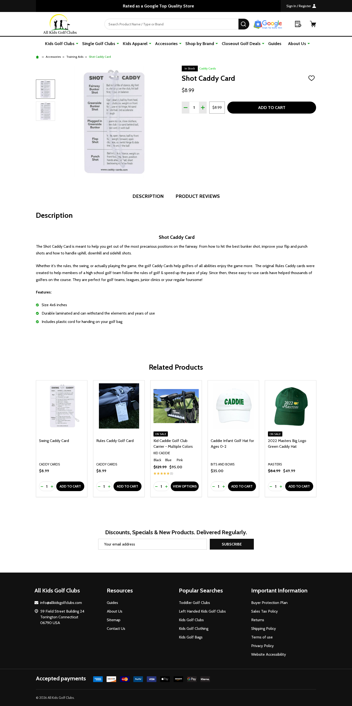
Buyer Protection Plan (269, 602)
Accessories (166, 43)
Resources (120, 590)
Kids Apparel (135, 43)
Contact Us (116, 628)
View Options (185, 486)
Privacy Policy (262, 645)
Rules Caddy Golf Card (115, 440)
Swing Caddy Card (54, 440)
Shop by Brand (199, 43)
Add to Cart (271, 107)
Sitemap (113, 620)
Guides (274, 43)
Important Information (279, 590)
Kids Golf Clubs (59, 43)
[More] (77, 43)
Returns (257, 620)
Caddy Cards (207, 68)
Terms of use (262, 637)
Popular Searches (201, 590)
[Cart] (313, 24)
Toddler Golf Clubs (194, 602)
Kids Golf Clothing (193, 628)
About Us (297, 43)
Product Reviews (198, 196)
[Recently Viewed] (298, 24)
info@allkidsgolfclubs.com (61, 602)
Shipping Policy (263, 628)
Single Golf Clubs (98, 43)
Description (148, 196)
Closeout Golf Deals (241, 43)
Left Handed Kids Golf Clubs (202, 611)
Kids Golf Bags (191, 637)
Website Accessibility (268, 654)
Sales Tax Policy (264, 611)
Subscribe (232, 544)
